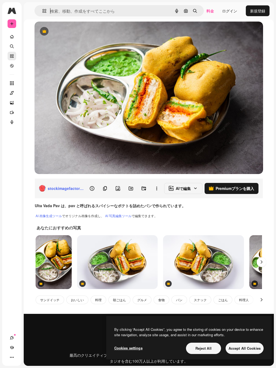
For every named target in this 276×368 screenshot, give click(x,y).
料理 (98, 299)
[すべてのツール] (12, 83)
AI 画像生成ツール (49, 215)
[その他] (12, 357)
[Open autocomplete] (42, 11)
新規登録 (257, 10)
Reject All (203, 348)
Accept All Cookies (245, 348)
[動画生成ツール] (12, 112)
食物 (161, 299)
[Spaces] (12, 93)
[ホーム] (12, 36)
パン (179, 299)
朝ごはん (119, 299)
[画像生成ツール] (12, 102)
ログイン (229, 10)
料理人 (244, 299)
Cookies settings (128, 347)
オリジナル (71, 31)
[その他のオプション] (156, 188)
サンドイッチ (50, 299)
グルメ (142, 299)
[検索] (12, 46)
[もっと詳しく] (12, 65)
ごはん (223, 299)
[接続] (12, 338)
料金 (210, 10)
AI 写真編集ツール (118, 215)
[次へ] (261, 262)
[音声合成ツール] (12, 122)
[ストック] (12, 56)
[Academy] (12, 347)
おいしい (77, 299)
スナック (200, 299)
